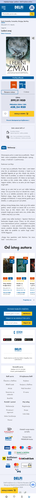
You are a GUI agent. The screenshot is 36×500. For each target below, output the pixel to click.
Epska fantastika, (6, 21)
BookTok (10, 398)
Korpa (26, 410)
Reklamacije (10, 406)
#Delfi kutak (10, 384)
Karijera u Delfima (26, 384)
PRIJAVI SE (27, 323)
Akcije (10, 388)
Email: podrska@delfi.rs (18, 371)
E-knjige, (21, 21)
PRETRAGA (27, 314)
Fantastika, (14, 21)
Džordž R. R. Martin (8, 25)
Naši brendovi (26, 388)
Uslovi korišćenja (10, 416)
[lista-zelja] (5, 278)
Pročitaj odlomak (18, 78)
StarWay (26, 21)
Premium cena (16, 104)
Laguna (3, 28)
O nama (26, 392)
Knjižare (26, 381)
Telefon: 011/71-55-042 (18, 369)
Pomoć (10, 420)
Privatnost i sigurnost (10, 411)
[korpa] (10, 278)
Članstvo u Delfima (10, 381)
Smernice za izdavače (10, 393)
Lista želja (26, 414)
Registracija (26, 406)
